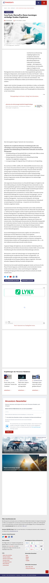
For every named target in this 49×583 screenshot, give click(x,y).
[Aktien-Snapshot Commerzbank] (42, 543)
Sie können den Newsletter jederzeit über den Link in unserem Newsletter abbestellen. (18, 420)
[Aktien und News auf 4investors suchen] (38, 3)
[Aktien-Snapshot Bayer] (32, 543)
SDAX (27, 558)
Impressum (18, 575)
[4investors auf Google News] (14, 277)
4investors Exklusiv (6, 557)
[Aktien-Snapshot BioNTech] (37, 543)
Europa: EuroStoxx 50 (30, 568)
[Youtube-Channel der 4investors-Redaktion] (10, 276)
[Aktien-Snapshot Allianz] (27, 543)
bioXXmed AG (9, 12)
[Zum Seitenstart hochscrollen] (47, 571)
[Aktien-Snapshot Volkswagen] (42, 549)
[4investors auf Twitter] (7, 277)
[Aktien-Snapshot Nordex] (27, 549)
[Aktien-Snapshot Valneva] (37, 549)
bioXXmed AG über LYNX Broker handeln (24, 295)
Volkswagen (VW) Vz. (38, 380)
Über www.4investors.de (11, 575)
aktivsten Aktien (11, 546)
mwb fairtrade (6, 565)
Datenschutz (23, 575)
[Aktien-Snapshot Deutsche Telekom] (32, 546)
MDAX (27, 557)
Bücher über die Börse (7, 555)
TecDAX (27, 560)
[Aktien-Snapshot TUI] (32, 549)
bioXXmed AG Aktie (27, 280)
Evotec (6, 380)
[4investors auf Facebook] (16, 277)
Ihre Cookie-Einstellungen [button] (31, 575)
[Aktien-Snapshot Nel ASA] (42, 546)
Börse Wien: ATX (29, 566)
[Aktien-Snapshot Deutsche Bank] (27, 546)
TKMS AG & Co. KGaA (23, 380)
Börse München (6, 563)
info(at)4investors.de (14, 531)
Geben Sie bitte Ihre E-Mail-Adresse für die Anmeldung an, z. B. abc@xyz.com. (19, 414)
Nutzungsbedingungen (36, 427)
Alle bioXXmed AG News (12, 280)
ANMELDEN (9, 431)
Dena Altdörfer (19, 20)
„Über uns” (24, 526)
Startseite (3, 575)
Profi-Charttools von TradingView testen (24, 325)
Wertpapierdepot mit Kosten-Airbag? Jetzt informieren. (24, 96)
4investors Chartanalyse (7, 558)
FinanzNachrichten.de (7, 562)
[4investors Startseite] (8, 2)
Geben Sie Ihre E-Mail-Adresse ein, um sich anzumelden (18, 408)
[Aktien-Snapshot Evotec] (37, 546)
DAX (27, 555)
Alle (44, 3)
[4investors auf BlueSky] (5, 277)
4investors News (6, 560)
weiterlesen (7, 390)
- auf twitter (24, 20)
